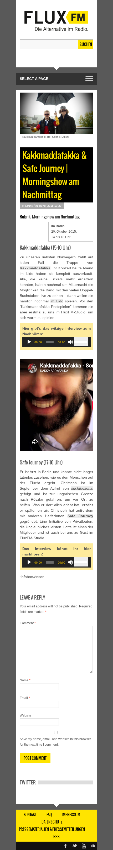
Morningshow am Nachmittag (56, 216)
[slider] (81, 341)
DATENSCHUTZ (52, 822)
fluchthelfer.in (82, 488)
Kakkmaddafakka (35, 268)
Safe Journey (80, 516)
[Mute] (70, 342)
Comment (28, 623)
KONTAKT (30, 814)
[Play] (29, 342)
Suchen (86, 44)
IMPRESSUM (71, 814)
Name (25, 680)
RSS (56, 837)
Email (25, 698)
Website (25, 715)
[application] (56, 342)
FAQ (49, 814)
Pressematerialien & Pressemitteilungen (52, 829)
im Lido (56, 301)
